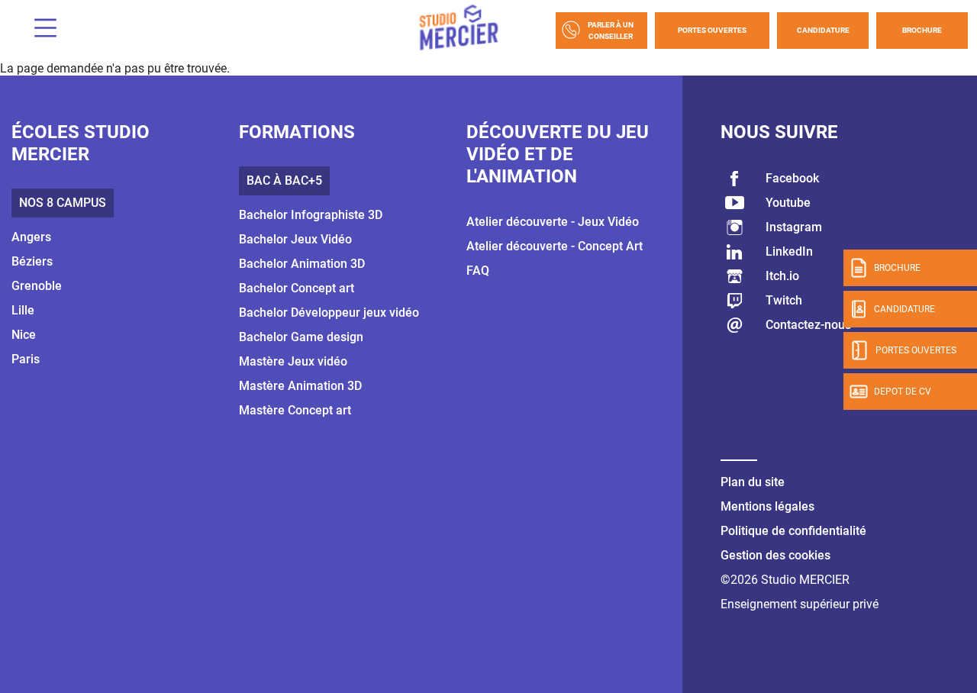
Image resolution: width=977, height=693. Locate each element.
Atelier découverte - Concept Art (554, 246)
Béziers (32, 261)
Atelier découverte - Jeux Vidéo (552, 221)
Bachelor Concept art (296, 288)
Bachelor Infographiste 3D (310, 215)
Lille (22, 310)
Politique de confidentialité (793, 531)
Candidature (823, 30)
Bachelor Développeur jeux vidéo (329, 312)
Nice (23, 334)
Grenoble (36, 286)
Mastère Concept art (295, 410)
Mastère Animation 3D (300, 386)
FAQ (477, 270)
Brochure (922, 30)
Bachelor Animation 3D (302, 263)
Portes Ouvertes (712, 30)
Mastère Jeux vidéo (293, 361)
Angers (31, 237)
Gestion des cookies (775, 555)
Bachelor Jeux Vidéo (295, 239)
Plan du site (753, 482)
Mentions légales (767, 506)
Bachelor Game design (301, 337)
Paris (25, 359)
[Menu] (39, 30)
